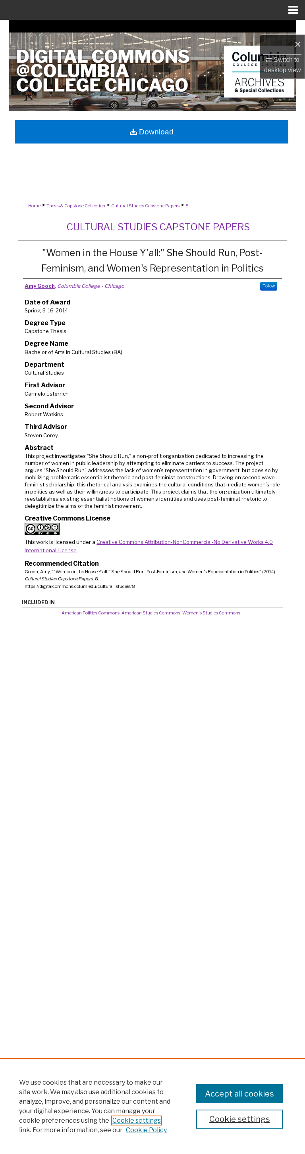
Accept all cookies (239, 1094)
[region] (152, 1106)
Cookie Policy (146, 1130)
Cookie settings (136, 1120)
